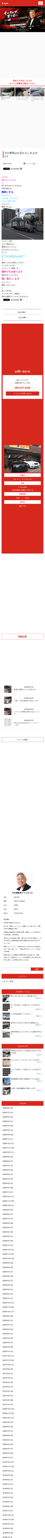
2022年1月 (6, 1351)
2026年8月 (6, 1108)
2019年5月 (6, 1493)
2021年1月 (6, 1404)
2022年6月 (6, 1329)
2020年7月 (6, 1431)
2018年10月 (7, 1524)
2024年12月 (7, 1196)
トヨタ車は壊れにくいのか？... (21, 1014)
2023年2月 (6, 1294)
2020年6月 (6, 1435)
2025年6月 (6, 1170)
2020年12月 (7, 1409)
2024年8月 (6, 1214)
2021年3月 (6, 1395)
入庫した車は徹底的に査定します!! (26, 700)
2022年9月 (6, 1316)
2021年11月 (7, 1360)
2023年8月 (6, 1267)
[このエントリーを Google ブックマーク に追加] (21, 168)
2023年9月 (6, 1263)
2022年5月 (6, 1334)
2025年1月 (6, 1192)
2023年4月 (6, 1285)
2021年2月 (6, 1400)
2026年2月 (6, 1134)
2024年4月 (6, 1232)
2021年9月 (6, 1369)
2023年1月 (6, 1298)
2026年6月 (6, 1117)
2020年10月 (7, 1418)
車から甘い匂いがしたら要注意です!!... (24, 996)
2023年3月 (6, 1289)
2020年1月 (6, 1457)
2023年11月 (7, 1254)
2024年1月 (6, 1245)
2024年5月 (6, 1227)
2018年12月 (7, 1515)
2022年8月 (6, 1320)
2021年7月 (6, 1378)
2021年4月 (6, 1391)
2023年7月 (6, 1272)
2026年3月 (6, 1130)
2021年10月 (7, 1364)
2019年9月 (6, 1475)
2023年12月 (7, 1249)
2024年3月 (6, 1236)
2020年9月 (6, 1422)
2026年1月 (6, 1139)
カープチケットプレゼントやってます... (26, 1060)
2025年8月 (6, 1161)
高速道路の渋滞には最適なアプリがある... (25, 1079)
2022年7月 (6, 1325)
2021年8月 (6, 1373)
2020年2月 (6, 1453)
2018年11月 (7, 1519)
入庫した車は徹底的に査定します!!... (24, 1088)
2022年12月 (7, 1302)
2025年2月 (6, 1187)
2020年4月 (6, 1444)
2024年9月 (6, 1210)
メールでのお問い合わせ (22, 393)
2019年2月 (6, 1506)
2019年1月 (6, 1510)
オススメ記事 (31, 163)
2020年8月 (6, 1426)
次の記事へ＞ (24, 317)
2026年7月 (6, 1112)
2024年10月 (7, 1205)
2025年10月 (7, 1152)
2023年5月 (6, 1280)
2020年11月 (7, 1413)
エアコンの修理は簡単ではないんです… (26, 713)
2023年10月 (7, 1258)
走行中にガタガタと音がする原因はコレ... (25, 1023)
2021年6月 (6, 1382)
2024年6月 (6, 1223)
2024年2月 (6, 1241)
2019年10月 (7, 1471)
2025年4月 (6, 1179)
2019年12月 (7, 1462)
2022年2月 (6, 1347)
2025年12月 (7, 1143)
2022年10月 (7, 1311)
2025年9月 (6, 1157)
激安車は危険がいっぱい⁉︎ (7, 98)
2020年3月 (6, 1449)
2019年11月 (7, 1466)
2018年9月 (6, 1528)
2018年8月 (6, 1533)
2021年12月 (7, 1356)
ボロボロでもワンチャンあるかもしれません (37, 99)
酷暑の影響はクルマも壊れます (25, 689)
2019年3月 (6, 1502)
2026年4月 (6, 1126)
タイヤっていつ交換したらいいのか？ (22, 98)
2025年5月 (6, 1174)
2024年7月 (6, 1218)
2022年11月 (7, 1307)
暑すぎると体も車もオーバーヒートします (26, 724)
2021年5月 (6, 1387)
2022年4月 (6, 1338)
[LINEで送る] (15, 168)
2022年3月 (6, 1342)
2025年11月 (7, 1148)
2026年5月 (6, 1121)
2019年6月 (6, 1488)
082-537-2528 (22, 387)
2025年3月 (6, 1183)
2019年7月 (6, 1484)
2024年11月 (7, 1201)
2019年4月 (6, 1497)
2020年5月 (6, 1440)
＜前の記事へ (21, 312)
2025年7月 (6, 1165)
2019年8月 (6, 1479)
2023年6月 (6, 1276)
